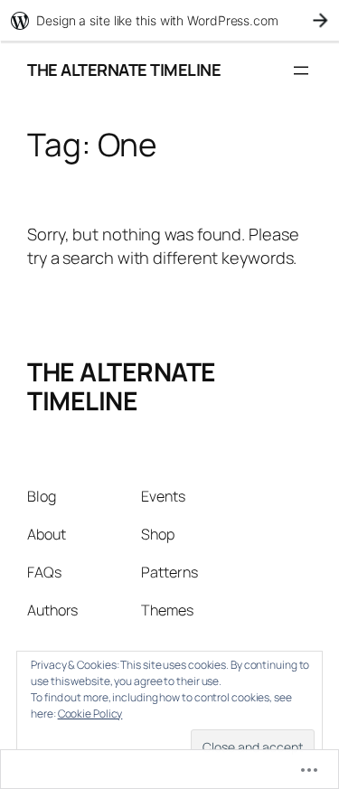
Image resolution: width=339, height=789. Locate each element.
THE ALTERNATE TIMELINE (124, 69)
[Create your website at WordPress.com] (169, 20)
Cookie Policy (90, 713)
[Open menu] (301, 70)
